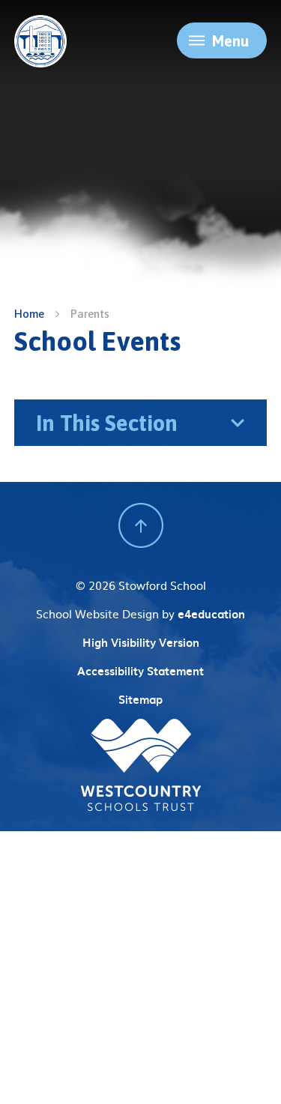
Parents (89, 313)
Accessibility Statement (140, 671)
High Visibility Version (140, 642)
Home (29, 313)
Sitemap (140, 699)
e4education (211, 614)
